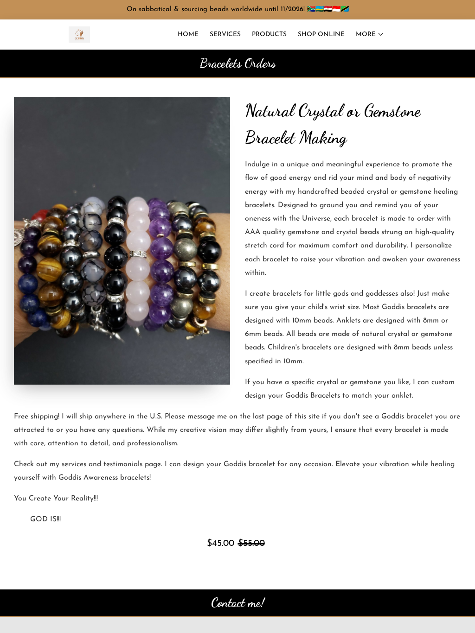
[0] (454, 34)
